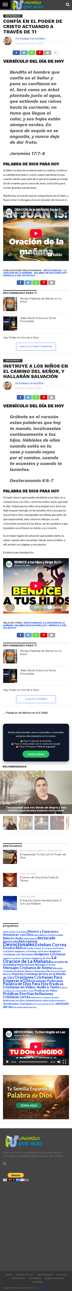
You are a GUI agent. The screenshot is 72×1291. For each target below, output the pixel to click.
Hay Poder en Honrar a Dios (21, 337)
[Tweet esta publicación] (24, 51)
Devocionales (52, 270)
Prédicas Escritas (18, 993)
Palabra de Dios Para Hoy (50, 273)
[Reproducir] (7, 1062)
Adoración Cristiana (15, 931)
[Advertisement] (36, 1225)
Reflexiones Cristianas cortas (28, 995)
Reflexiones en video (14, 1000)
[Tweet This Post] (28, 396)
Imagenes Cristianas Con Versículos (32, 953)
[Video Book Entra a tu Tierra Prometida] (10, 324)
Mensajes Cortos (45, 964)
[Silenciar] (59, 1062)
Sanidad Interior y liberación (40, 1000)
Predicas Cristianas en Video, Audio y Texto (33, 985)
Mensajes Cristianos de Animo (27, 967)
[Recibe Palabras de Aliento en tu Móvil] (10, 304)
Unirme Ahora (35, 754)
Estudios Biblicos (14, 948)
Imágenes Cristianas (50, 954)
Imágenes (38, 1282)
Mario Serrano (25, 964)
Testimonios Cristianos (18, 1003)
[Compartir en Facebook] (16, 51)
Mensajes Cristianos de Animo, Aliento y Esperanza (33, 970)
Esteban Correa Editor (32, 38)
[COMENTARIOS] (55, 51)
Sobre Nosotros (54, 1278)
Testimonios (18, 1278)
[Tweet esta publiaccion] (28, 281)
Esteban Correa (50, 944)
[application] (36, 1046)
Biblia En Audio (13, 938)
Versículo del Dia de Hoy (19, 275)
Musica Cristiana (56, 971)
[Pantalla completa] (64, 1062)
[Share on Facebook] (20, 396)
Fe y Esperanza (49, 948)
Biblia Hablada (30, 938)
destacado (46, 937)
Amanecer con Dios (18, 934)
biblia (60, 935)
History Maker (42, 1288)
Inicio (9, 1274)
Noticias (7, 974)
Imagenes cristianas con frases (32, 951)
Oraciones (35, 1278)
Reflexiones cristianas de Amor (45, 997)
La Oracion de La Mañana (29, 959)
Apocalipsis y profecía (45, 935)
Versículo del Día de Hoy (25, 1007)
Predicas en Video (45, 990)
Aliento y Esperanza (42, 931)
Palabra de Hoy (24, 1274)
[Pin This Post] (44, 396)
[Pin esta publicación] (39, 51)
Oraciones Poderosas (47, 981)
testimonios (60, 1000)
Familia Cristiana (34, 948)
